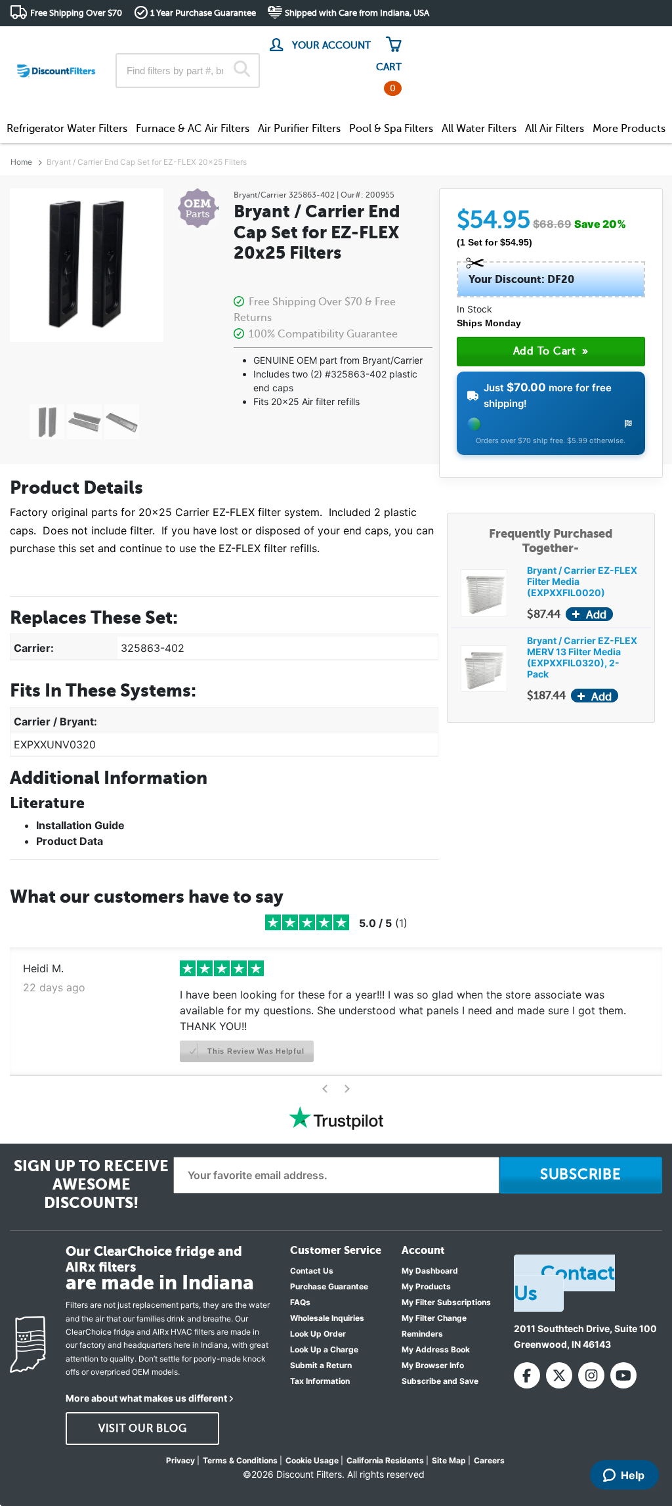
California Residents (385, 1460)
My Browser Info (433, 1365)
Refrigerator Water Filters (67, 129)
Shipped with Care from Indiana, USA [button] (357, 13)
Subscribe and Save (440, 1381)
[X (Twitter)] (559, 1375)
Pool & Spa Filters (391, 129)
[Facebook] (527, 1375)
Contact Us (311, 1271)
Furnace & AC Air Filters (192, 129)
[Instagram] (591, 1375)
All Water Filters (479, 129)
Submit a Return (321, 1365)
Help (632, 1475)
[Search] (242, 70)
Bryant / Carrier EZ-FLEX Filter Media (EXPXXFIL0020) (582, 581)
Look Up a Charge (324, 1349)
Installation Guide (80, 825)
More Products (629, 129)
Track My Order (452, 39)
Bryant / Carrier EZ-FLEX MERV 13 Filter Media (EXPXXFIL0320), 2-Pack (582, 657)
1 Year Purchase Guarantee (203, 13)
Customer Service (546, 39)
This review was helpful (254, 1051)
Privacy (180, 1460)
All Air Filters (554, 129)
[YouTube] (623, 1375)
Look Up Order (318, 1334)
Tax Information (320, 1381)
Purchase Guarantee (329, 1286)
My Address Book (436, 1349)
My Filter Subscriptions (446, 1302)
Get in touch (634, 40)
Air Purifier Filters (299, 129)
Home (21, 162)
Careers (489, 1460)
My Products (426, 1286)
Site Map (449, 1460)
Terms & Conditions (240, 1460)
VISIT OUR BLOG (142, 1428)
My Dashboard (430, 1271)
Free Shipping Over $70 (76, 13)
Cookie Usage (312, 1460)
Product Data (69, 841)
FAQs (300, 1302)
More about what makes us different (146, 1398)
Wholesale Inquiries (327, 1318)
